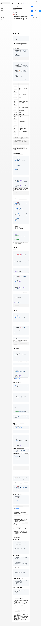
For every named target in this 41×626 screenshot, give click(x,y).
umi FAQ (16, 534)
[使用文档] (31, 1)
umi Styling (16, 470)
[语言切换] (34, 1)
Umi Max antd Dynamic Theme (22, 470)
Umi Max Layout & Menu (21, 195)
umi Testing (16, 508)
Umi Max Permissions (17, 378)
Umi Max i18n (16, 419)
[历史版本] (32, 1)
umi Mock (19, 508)
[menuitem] (5, 3)
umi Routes (16, 195)
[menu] (5, 314)
